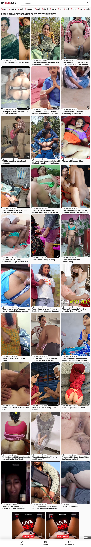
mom (5, 9)
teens (54, 9)
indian (88, 9)
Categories (69, 545)
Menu (86, 538)
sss (81, 9)
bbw (74, 9)
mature (13, 9)
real (67, 9)
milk (38, 9)
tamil (46, 9)
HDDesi (9, 3)
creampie (30, 9)
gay (61, 9)
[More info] (28, 58)
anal (21, 9)
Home (22, 545)
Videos (45, 545)
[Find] (87, 3)
